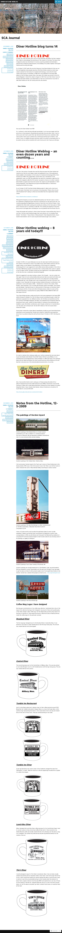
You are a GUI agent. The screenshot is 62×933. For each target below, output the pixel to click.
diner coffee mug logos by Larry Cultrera (7, 414)
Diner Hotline (10, 59)
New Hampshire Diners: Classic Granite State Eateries (7, 260)
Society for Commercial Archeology (10, 70)
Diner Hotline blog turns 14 (37, 46)
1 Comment (10, 157)
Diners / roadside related (8, 49)
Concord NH (10, 238)
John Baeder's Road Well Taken (8, 253)
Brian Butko (10, 55)
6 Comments (9, 409)
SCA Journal (10, 64)
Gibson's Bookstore (8, 248)
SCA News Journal (9, 66)
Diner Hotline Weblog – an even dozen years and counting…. (36, 154)
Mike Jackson (10, 256)
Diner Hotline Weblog (9, 2)
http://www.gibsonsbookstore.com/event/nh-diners (29, 392)
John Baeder (10, 250)
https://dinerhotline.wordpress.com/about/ (27, 197)
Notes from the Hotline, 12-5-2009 (37, 405)
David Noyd (10, 411)
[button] (33, 248)
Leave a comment (8, 52)
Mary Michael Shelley (8, 420)
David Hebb (10, 241)
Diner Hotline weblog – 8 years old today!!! (35, 229)
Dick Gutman (10, 243)
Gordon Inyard (9, 418)
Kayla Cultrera (9, 62)
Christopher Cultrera (8, 57)
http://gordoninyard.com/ (53, 573)
